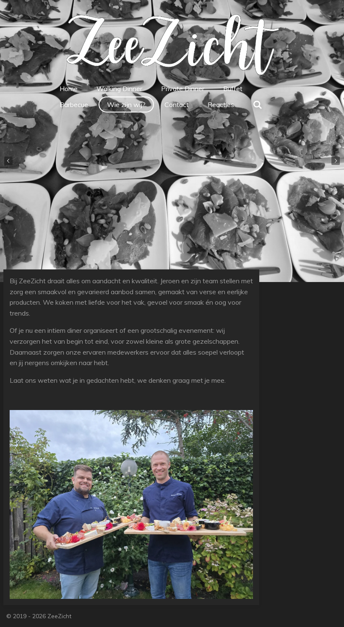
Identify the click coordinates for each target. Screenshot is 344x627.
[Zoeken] (258, 104)
